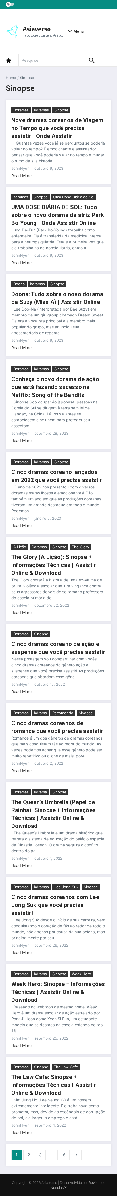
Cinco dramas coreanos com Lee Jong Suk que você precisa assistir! (55, 905)
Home (11, 77)
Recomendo (62, 713)
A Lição (19, 547)
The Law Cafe (66, 1067)
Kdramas (41, 110)
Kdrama (40, 713)
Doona (19, 284)
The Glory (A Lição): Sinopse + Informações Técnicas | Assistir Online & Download (53, 565)
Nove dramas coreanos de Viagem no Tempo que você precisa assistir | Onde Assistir (57, 128)
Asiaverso (37, 29)
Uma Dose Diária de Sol (73, 197)
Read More (21, 175)
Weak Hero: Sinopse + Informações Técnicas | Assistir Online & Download (58, 992)
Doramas (21, 110)
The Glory (80, 547)
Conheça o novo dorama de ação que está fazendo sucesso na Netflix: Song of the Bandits (55, 387)
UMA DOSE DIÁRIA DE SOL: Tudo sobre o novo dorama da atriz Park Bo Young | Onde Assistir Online (57, 215)
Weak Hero (81, 974)
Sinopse (61, 110)
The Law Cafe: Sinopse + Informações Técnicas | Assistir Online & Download (53, 1085)
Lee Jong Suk (66, 887)
